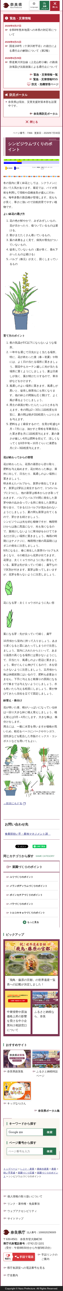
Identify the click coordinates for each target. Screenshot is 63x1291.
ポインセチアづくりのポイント (26, 895)
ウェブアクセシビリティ (22, 1211)
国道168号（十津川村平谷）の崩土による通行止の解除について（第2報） (33, 48)
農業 (53, 1169)
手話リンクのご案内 (49, 1256)
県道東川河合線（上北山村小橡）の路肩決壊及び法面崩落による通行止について (33, 64)
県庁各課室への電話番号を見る (26, 1267)
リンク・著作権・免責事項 (23, 1203)
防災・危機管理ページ (45, 84)
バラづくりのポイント (21, 903)
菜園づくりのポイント (27, 867)
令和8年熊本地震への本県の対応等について (32, 32)
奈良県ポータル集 (49, 1110)
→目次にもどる (12, 803)
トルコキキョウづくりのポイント (27, 912)
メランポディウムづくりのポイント (28, 886)
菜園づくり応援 (26, 1172)
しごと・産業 (27, 1169)
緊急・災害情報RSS (45, 79)
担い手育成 (9, 1172)
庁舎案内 (12, 1275)
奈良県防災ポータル (46, 113)
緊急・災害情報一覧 (46, 74)
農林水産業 (43, 1169)
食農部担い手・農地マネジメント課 (28, 833)
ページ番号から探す (22, 1142)
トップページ (10, 1169)
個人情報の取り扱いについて (24, 1196)
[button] (34, 5)
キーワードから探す (22, 1123)
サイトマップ (15, 1218)
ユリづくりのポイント (21, 877)
